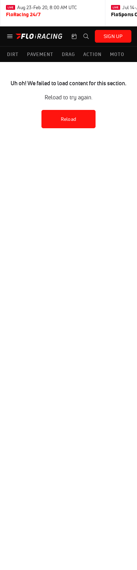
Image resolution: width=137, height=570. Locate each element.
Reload (68, 119)
